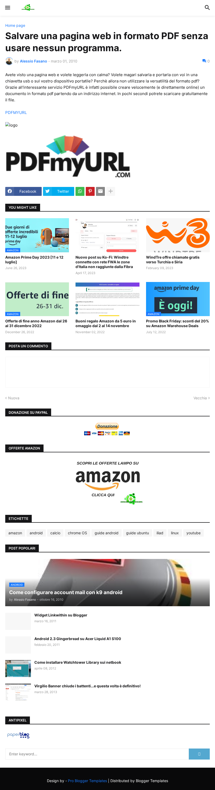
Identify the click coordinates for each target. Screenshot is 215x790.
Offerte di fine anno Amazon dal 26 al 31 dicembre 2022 (36, 323)
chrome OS (77, 533)
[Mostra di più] (110, 191)
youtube (193, 533)
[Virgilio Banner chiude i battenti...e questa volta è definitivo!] (18, 692)
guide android (107, 533)
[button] (7, 7)
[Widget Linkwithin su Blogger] (18, 621)
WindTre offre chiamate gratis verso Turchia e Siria (173, 259)
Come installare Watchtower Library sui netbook (77, 662)
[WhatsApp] (80, 191)
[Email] (100, 191)
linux (175, 533)
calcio (55, 533)
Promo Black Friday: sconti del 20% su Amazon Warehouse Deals (177, 323)
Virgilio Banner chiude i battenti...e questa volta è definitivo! (87, 686)
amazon (15, 533)
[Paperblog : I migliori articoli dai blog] (18, 738)
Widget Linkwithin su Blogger (60, 615)
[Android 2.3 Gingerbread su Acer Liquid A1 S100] (18, 644)
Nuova (13, 398)
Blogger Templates (152, 780)
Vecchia (200, 398)
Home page (15, 25)
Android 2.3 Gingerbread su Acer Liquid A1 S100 (77, 638)
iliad (160, 533)
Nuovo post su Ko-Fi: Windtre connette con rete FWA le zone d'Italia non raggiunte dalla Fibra (104, 262)
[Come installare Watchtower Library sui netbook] (18, 668)
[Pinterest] (90, 191)
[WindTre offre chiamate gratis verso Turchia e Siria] (178, 235)
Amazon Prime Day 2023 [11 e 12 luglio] (34, 259)
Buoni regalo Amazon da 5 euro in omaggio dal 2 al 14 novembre (106, 323)
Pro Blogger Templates (87, 780)
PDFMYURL (16, 112)
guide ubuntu (137, 533)
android (36, 533)
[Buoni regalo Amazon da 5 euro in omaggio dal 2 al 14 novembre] (107, 299)
